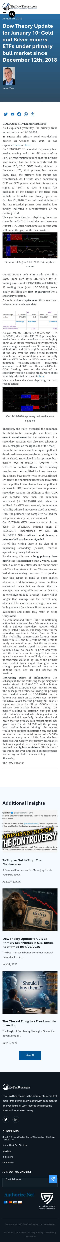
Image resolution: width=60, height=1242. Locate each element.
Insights (6, 1151)
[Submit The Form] (53, 1179)
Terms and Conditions (15, 1232)
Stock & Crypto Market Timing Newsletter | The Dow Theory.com (28, 1138)
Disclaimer (49, 1232)
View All (30, 1055)
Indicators (7, 1157)
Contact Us (8, 1163)
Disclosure (30, 1236)
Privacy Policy (35, 1232)
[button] (4, 14)
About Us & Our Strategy (14, 1145)
